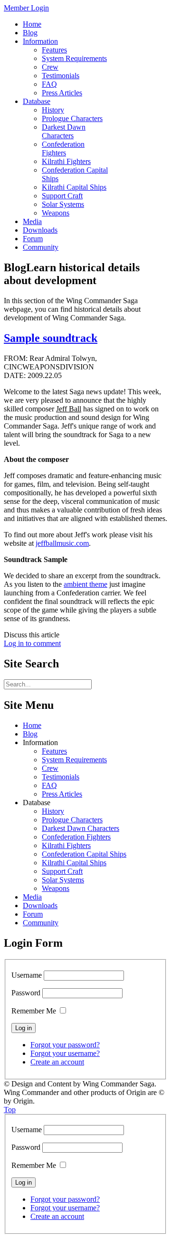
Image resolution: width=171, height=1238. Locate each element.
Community (40, 923)
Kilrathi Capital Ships (74, 863)
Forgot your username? (65, 1053)
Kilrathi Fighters (66, 845)
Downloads (40, 905)
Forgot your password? (65, 1045)
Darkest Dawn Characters (80, 828)
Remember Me (33, 1011)
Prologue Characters (72, 820)
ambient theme (85, 584)
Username (26, 975)
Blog (30, 734)
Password (25, 993)
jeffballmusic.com (62, 543)
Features (54, 751)
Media (32, 897)
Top (10, 1109)
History (53, 811)
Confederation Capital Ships (84, 854)
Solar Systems (63, 880)
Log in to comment (32, 643)
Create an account (57, 1062)
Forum (33, 914)
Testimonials (60, 777)
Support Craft (62, 871)
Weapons (55, 888)
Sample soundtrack (50, 338)
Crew (50, 768)
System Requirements (74, 760)
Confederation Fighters (76, 837)
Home (32, 725)
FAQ (49, 785)
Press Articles (62, 794)
